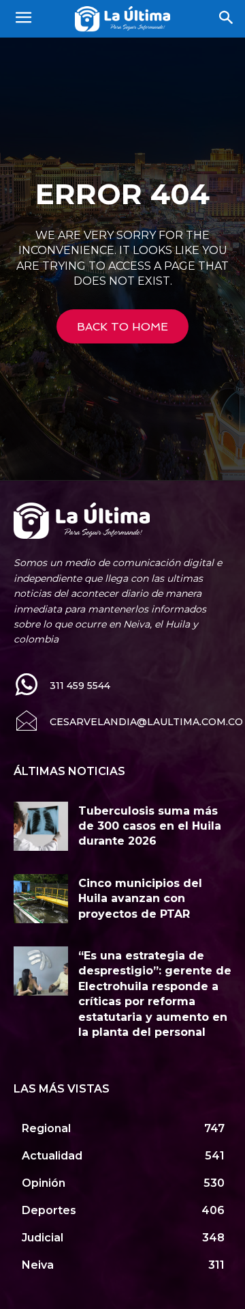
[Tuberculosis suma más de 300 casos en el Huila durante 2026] (41, 826)
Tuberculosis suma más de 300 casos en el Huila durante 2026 (149, 826)
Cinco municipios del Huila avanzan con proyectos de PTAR (140, 898)
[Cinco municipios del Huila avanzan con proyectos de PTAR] (41, 898)
